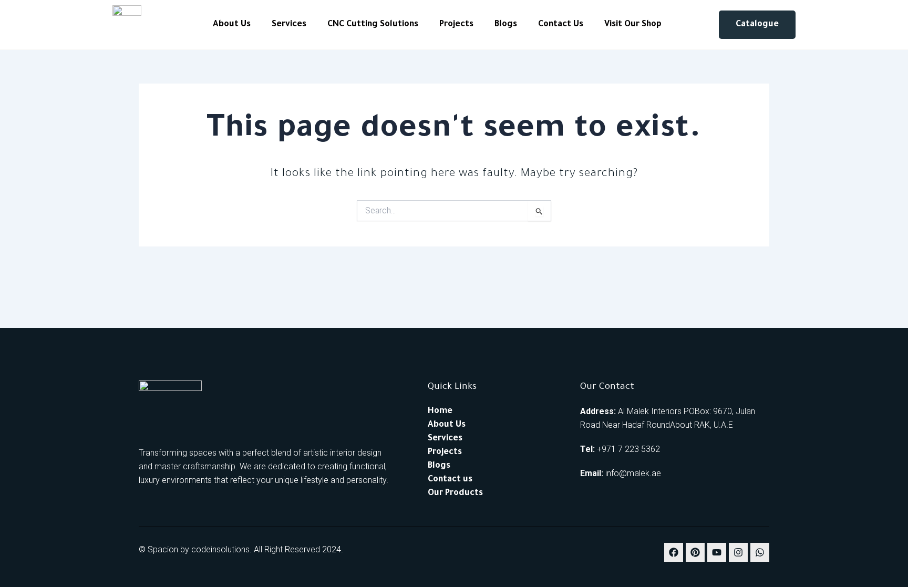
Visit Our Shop (633, 24)
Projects (456, 24)
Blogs (505, 24)
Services (289, 24)
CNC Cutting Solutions (372, 24)
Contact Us (560, 24)
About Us (232, 24)
